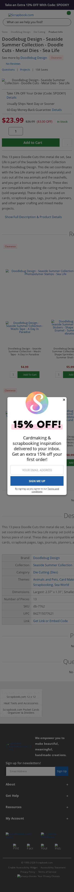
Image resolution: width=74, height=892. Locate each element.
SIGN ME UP (37, 481)
